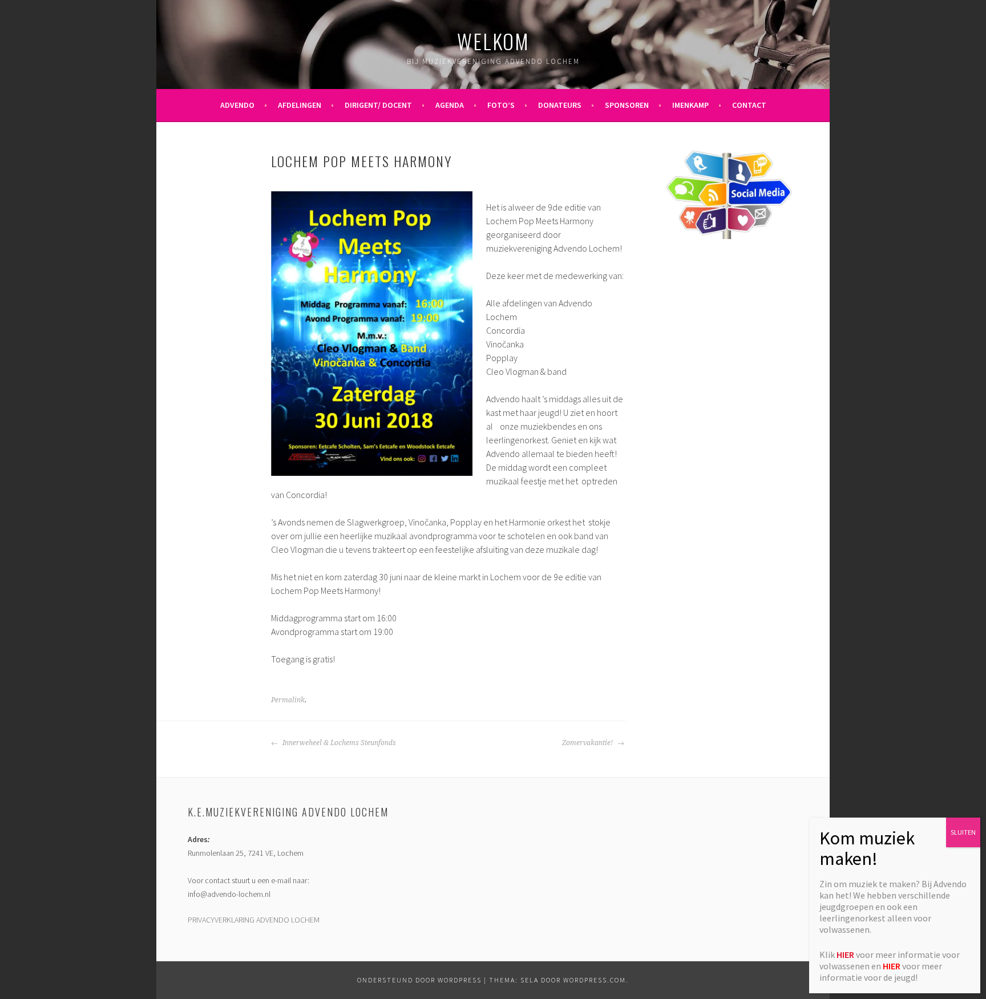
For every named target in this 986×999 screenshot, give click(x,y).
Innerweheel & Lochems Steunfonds (338, 743)
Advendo (237, 105)
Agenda (449, 105)
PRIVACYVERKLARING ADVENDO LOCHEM (254, 920)
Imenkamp (690, 105)
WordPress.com (594, 980)
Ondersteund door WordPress (419, 980)
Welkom (493, 41)
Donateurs (559, 105)
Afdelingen (299, 105)
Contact (749, 105)
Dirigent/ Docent (378, 105)
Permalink (288, 700)
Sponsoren (627, 105)
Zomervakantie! (588, 743)
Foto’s (501, 105)
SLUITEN (963, 832)
